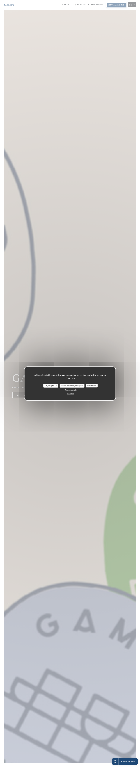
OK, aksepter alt (51, 385)
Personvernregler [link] (71, 389)
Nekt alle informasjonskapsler (72, 385)
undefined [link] (70, 393)
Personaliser (91, 385)
